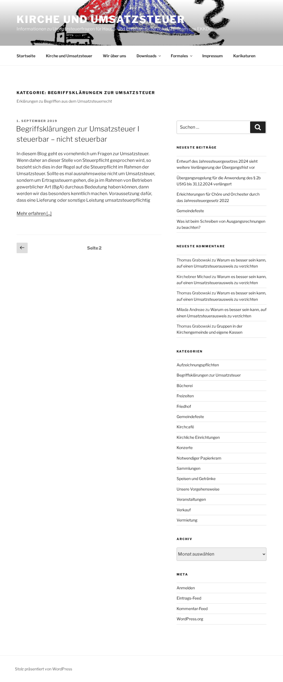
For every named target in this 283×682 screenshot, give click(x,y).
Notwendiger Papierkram (199, 458)
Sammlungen (188, 468)
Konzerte (185, 447)
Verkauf (184, 509)
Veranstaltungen (191, 499)
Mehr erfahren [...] (34, 213)
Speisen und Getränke (196, 478)
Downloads (146, 55)
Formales (179, 55)
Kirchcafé (185, 426)
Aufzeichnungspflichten (198, 364)
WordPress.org (190, 618)
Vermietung (187, 520)
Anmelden (186, 587)
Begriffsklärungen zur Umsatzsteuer (209, 375)
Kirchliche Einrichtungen (198, 437)
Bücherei (185, 385)
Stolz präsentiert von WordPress (43, 669)
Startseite (26, 55)
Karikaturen (244, 55)
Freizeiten (185, 395)
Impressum (212, 55)
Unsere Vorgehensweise (198, 489)
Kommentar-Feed (192, 608)
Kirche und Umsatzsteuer (101, 19)
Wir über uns (114, 55)
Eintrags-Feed (189, 598)
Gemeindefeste (190, 210)
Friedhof (184, 406)
